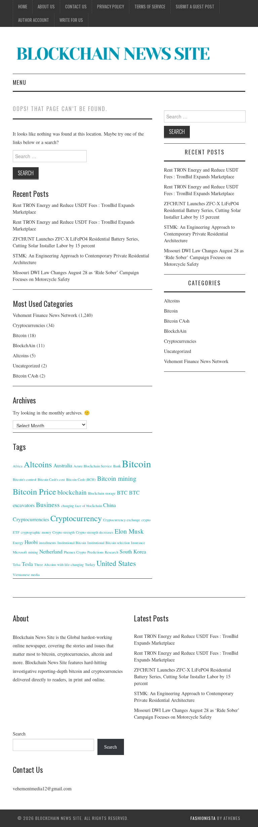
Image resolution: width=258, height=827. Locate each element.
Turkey (90, 564)
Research (111, 552)
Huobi (31, 541)
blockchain (72, 492)
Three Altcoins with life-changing (59, 564)
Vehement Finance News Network (45, 315)
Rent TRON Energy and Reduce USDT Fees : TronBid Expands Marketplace (201, 173)
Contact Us (76, 6)
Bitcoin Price (34, 491)
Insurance (138, 542)
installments (47, 542)
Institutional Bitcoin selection (108, 542)
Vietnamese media (26, 574)
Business (48, 504)
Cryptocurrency (76, 518)
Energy (18, 542)
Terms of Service (149, 6)
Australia (62, 465)
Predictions (95, 552)
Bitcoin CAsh (25, 375)
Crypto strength (63, 532)
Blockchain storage (102, 493)
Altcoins (21, 355)
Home (22, 6)
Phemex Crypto (75, 552)
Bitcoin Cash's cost (51, 479)
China (109, 504)
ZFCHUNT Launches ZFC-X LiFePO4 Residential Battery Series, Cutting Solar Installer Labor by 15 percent (76, 242)
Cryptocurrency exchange (121, 519)
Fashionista (203, 818)
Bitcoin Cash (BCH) (81, 479)
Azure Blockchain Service (93, 466)
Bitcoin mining (116, 478)
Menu (19, 82)
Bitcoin (20, 335)
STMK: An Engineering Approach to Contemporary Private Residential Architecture (199, 234)
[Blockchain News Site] (113, 53)
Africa (18, 466)
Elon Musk (129, 531)
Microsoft (20, 552)
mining (33, 552)
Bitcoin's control (24, 479)
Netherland (50, 551)
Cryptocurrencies (29, 325)
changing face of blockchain (81, 505)
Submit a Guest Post (195, 6)
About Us (46, 6)
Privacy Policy (110, 6)
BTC (122, 492)
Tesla (27, 563)
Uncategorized (26, 365)
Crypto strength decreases (94, 532)
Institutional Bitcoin (71, 542)
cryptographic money (36, 532)
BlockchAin (24, 345)
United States (116, 563)
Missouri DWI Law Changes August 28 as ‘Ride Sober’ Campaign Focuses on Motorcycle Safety (204, 257)
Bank (117, 466)
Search (19, 733)
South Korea (133, 551)
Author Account (33, 20)
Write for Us (71, 20)
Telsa (16, 564)
